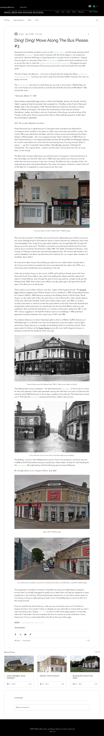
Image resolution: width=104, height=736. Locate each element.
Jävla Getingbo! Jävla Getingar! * (16, 677)
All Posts (7, 20)
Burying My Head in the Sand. (83, 677)
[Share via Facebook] (15, 634)
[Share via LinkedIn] (25, 634)
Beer (37, 20)
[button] (97, 20)
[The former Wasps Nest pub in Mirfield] (19, 664)
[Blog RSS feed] (94, 6)
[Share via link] (30, 634)
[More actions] (88, 34)
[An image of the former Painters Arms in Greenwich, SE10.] (52, 664)
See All (97, 652)
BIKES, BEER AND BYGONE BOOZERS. (24, 12)
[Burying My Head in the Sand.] (85, 664)
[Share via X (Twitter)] (20, 634)
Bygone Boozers (19, 20)
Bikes (29, 20)
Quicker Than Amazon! (49, 676)
